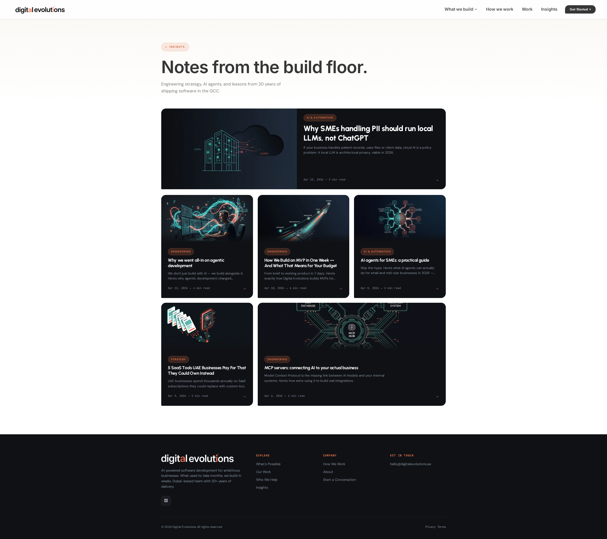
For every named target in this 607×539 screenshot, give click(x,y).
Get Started (580, 9)
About (328, 472)
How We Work (334, 464)
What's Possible (268, 464)
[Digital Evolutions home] (41, 9)
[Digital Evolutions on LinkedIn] (166, 501)
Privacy (430, 527)
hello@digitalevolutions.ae (410, 464)
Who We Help (266, 480)
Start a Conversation (339, 480)
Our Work (263, 472)
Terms (441, 527)
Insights (262, 487)
